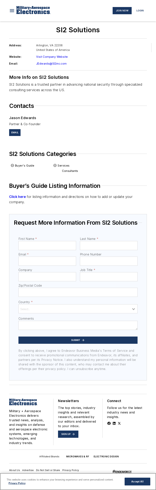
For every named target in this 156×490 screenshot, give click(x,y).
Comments (26, 318)
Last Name (89, 239)
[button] (12, 10)
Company (25, 270)
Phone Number (91, 254)
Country (25, 302)
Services (63, 165)
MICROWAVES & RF (77, 456)
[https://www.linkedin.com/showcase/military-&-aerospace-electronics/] (114, 423)
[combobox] (78, 308)
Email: (13, 63)
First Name (27, 239)
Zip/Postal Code (30, 285)
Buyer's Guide (24, 165)
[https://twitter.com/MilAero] (119, 423)
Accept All (137, 481)
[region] (78, 481)
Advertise (28, 470)
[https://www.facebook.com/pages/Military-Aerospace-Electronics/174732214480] (109, 423)
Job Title (87, 270)
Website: (15, 56)
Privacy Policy (70, 470)
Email (23, 254)
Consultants (70, 170)
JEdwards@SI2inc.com (51, 63)
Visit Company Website (52, 56)
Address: (15, 45)
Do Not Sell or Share (48, 470)
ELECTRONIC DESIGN (106, 456)
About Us (14, 470)
